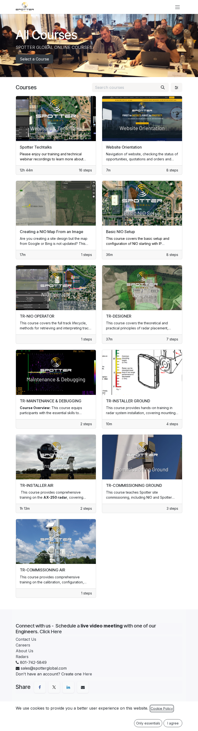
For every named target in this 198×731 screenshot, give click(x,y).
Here (87, 674)
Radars (22, 656)
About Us (24, 650)
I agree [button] (173, 723)
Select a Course (34, 59)
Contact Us (26, 639)
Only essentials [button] (148, 723)
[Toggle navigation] (177, 7)
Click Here (51, 631)
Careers (23, 645)
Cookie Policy (162, 708)
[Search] (163, 87)
